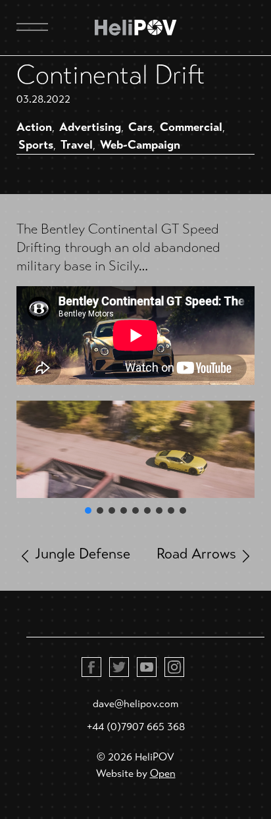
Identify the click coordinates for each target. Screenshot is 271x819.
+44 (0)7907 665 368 (136, 726)
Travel (77, 144)
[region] (135, 458)
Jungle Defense (82, 553)
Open (163, 773)
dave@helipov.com (135, 703)
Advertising (90, 127)
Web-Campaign (140, 144)
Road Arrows (196, 553)
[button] (88, 510)
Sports (35, 144)
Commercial (191, 127)
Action (34, 127)
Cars (140, 127)
